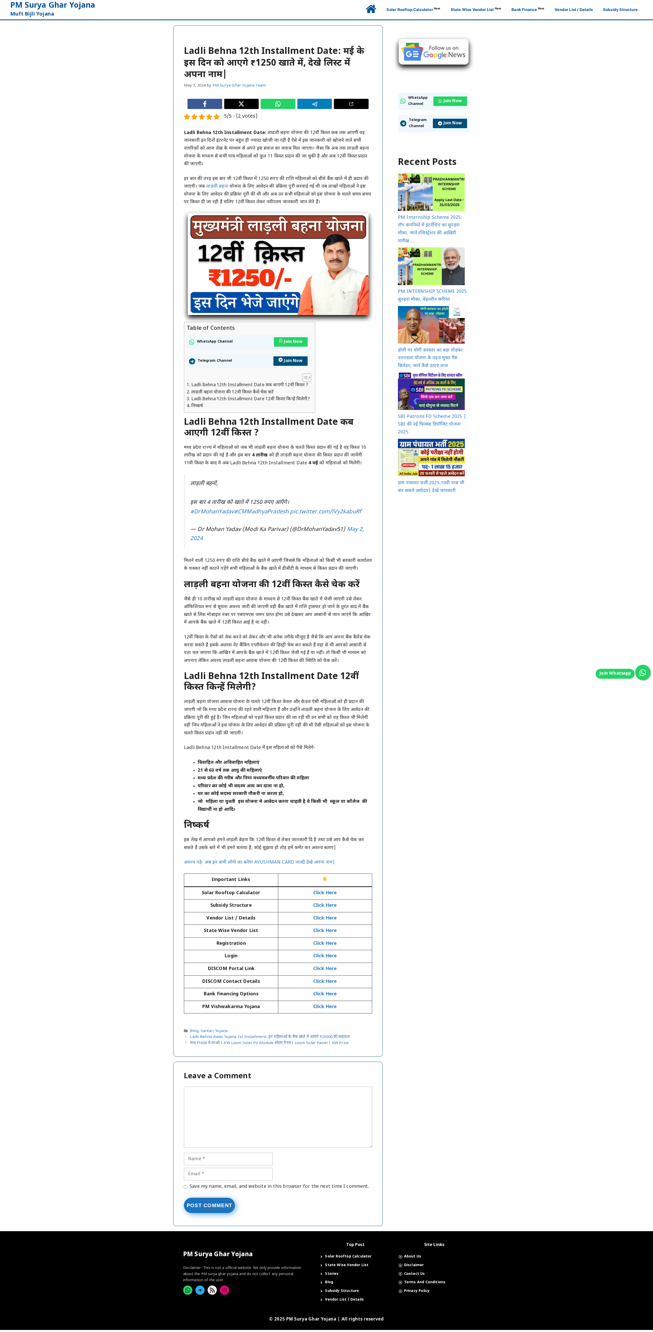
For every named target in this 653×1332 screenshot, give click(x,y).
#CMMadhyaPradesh (261, 512)
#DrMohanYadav (212, 512)
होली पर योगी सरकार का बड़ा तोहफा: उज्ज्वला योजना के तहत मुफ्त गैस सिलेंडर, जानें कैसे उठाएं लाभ (431, 358)
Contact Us (414, 1274)
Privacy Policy (417, 1291)
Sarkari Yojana (214, 1031)
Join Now (293, 342)
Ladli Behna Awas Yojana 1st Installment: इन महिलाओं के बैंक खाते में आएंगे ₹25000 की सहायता (270, 1037)
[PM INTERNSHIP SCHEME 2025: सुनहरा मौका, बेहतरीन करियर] (431, 267)
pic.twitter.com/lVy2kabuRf (325, 512)
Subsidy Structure (620, 9)
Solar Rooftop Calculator (413, 9)
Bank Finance (527, 9)
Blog (194, 1031)
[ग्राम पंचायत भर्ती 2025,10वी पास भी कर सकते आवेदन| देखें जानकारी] (431, 459)
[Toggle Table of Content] (304, 377)
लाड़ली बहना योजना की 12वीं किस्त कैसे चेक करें (232, 392)
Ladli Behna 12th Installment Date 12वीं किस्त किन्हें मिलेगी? (250, 399)
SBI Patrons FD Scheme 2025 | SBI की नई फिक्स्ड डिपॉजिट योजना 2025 (432, 424)
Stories (331, 1274)
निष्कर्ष (197, 406)
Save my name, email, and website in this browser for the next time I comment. (279, 1187)
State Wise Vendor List (476, 9)
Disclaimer (414, 1265)
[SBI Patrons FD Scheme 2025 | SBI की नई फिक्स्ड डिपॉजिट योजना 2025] (431, 392)
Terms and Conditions (425, 1282)
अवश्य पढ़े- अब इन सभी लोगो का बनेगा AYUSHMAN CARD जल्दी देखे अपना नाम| (259, 862)
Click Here (325, 931)
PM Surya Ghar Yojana (52, 6)
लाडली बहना (217, 186)
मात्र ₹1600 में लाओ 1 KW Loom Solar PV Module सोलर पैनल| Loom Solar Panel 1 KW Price (269, 1043)
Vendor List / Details (574, 9)
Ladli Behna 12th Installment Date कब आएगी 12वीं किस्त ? (249, 385)
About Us (412, 1256)
